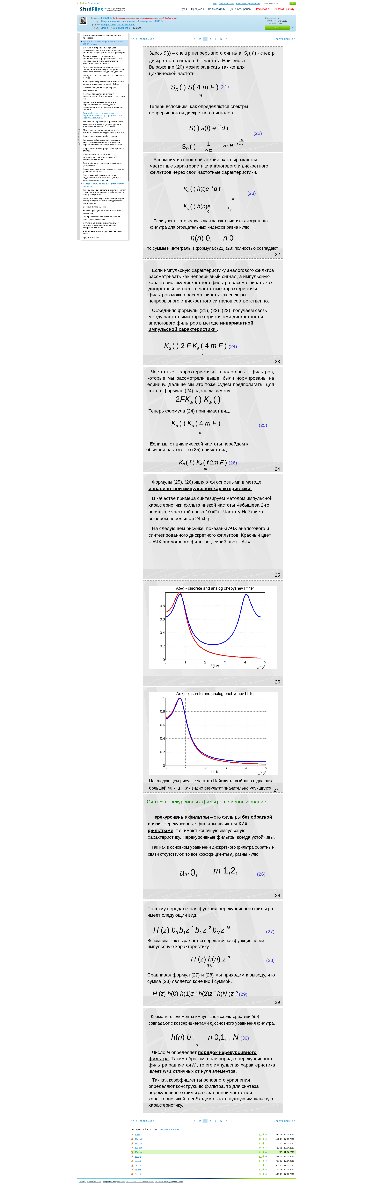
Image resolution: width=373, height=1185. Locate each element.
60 (260, 1148)
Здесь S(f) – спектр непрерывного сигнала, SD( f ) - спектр (103, 42)
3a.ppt (138, 1165)
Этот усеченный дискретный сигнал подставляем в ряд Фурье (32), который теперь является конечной (102, 177)
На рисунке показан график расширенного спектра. (103, 149)
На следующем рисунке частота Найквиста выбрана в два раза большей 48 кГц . (103, 82)
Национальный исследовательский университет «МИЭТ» (132, 21)
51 (260, 1156)
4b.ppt (138, 1170)
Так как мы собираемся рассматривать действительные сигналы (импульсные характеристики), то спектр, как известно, (102, 142)
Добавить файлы (240, 9)
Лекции (105, 28)
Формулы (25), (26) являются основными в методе (103, 76)
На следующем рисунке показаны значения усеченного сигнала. (104, 170)
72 (260, 1174)
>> (293, 39)
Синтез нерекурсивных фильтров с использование (99, 89)
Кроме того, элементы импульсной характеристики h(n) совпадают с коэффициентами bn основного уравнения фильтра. (103, 105)
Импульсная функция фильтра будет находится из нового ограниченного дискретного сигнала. (100, 225)
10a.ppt (138, 1139)
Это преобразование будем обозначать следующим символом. (102, 218)
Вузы (184, 9)
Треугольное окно (91, 237)
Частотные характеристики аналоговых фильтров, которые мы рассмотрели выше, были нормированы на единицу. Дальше (103, 69)
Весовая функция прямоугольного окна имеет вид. (102, 211)
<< (132, 39)
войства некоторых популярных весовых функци (102, 232)
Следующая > (282, 39)
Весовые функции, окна (94, 207)
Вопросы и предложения (248, 3)
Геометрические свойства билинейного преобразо (102, 36)
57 (260, 1143)
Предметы (197, 9)
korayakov (106, 18)
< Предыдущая (144, 39)
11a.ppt (138, 1143)
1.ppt (137, 1134)
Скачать (277, 27)
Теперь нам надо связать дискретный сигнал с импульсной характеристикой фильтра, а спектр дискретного (104, 192)
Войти (83, 3)
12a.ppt (138, 1148)
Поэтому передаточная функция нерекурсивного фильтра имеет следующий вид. (104, 96)
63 (260, 1134)
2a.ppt (138, 1161)
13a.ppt (138, 1152)
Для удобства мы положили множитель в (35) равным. (102, 164)
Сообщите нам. (170, 18)
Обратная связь (226, 3)
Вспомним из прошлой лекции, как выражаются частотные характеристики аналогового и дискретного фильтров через (104, 50)
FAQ (215, 3)
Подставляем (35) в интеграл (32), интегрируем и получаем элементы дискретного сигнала (100, 156)
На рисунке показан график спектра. (100, 136)
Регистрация (94, 3)
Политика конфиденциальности (169, 1182)
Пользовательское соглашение (140, 1182)
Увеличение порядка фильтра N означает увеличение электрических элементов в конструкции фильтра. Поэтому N (103, 123)
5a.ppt (138, 1174)
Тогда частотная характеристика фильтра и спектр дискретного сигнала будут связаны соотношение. (103, 200)
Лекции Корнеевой (121, 28)
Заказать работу (284, 9)
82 (260, 1139)
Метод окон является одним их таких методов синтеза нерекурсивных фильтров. (104, 131)
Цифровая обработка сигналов (118, 24)
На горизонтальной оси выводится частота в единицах (104, 185)
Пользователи (216, 9)
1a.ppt (138, 1156)
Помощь (82, 1182)
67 (260, 1161)
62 (260, 1152)
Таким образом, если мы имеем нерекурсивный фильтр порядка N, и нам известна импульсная (103, 115)
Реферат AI (263, 9)
